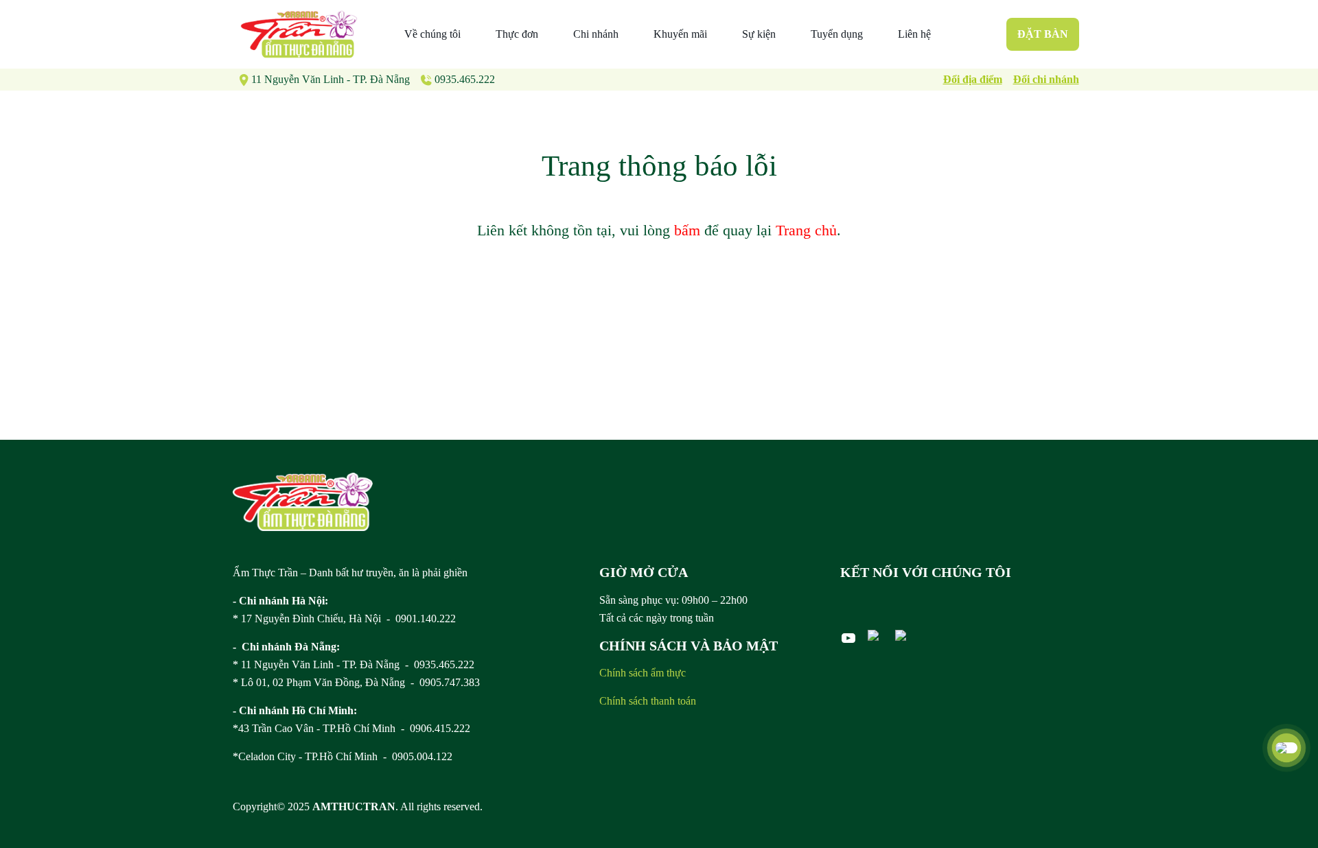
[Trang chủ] (303, 502)
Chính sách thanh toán (647, 701)
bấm (687, 230)
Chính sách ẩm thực (642, 673)
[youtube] (848, 638)
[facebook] (876, 635)
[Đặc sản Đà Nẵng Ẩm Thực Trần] (299, 34)
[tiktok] (903, 635)
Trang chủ (806, 230)
